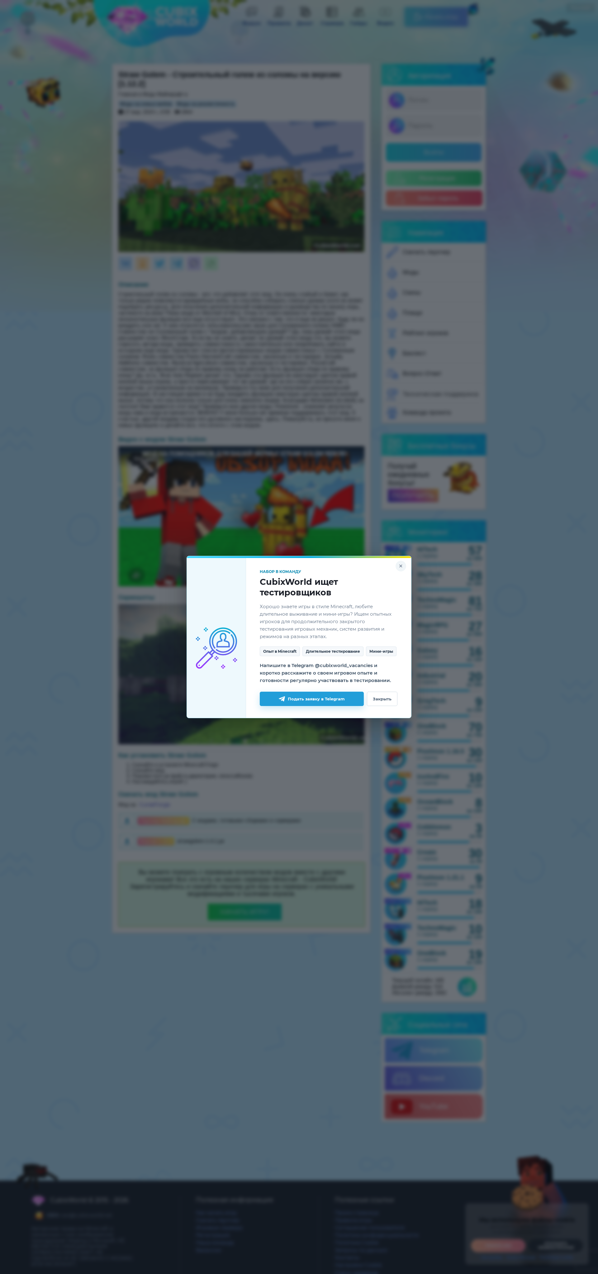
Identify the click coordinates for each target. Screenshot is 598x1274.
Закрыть (382, 698)
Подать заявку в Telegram (316, 698)
